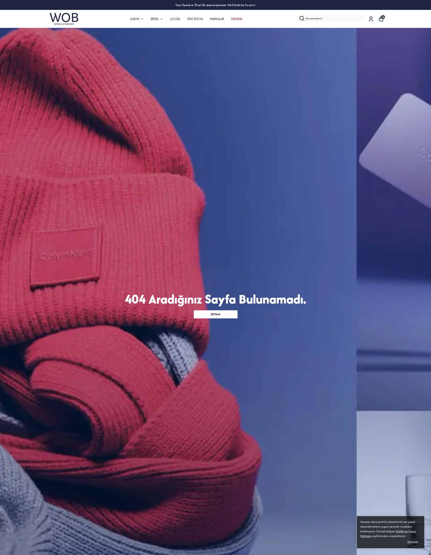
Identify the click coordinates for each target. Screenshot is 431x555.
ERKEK (155, 19)
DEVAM (215, 314)
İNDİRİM (236, 19)
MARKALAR (217, 19)
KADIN (134, 19)
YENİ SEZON (195, 19)
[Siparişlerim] (371, 19)
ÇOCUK (175, 19)
